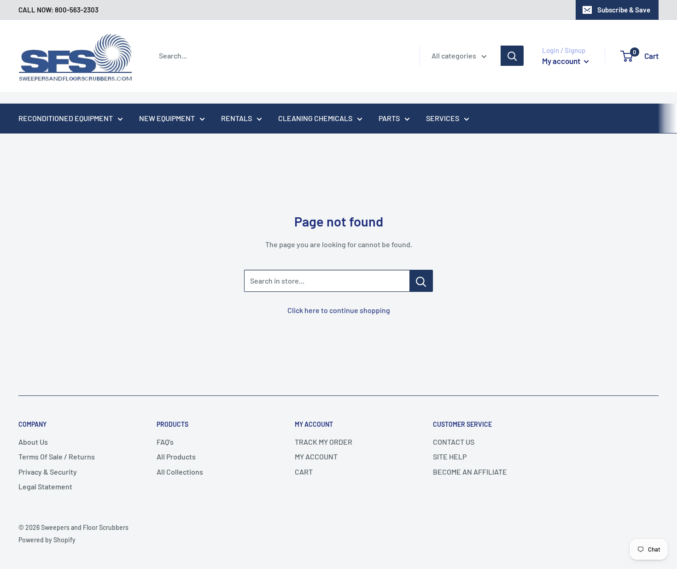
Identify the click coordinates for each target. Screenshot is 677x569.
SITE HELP (450, 456)
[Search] (512, 56)
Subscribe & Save (623, 10)
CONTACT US (453, 441)
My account (562, 60)
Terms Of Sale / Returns (56, 456)
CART (304, 471)
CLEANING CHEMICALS (315, 118)
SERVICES (442, 118)
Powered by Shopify (47, 540)
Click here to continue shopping (338, 310)
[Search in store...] (421, 281)
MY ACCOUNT (316, 456)
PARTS (389, 118)
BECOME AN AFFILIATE (470, 471)
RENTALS (236, 118)
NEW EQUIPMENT (167, 118)
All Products (176, 456)
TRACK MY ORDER (323, 441)
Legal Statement (45, 486)
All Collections (180, 471)
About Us (33, 441)
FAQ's (165, 441)
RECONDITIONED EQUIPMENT (65, 118)
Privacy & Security (47, 471)
